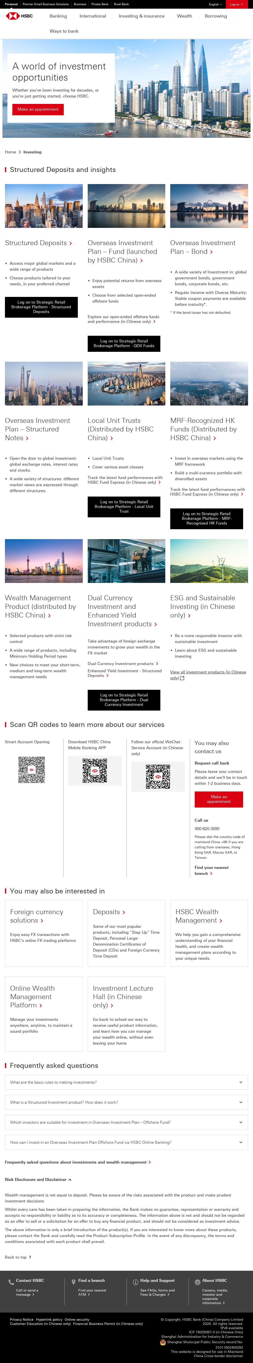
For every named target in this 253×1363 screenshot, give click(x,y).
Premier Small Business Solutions (46, 4)
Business (80, 4)
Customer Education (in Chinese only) (40, 1324)
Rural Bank (121, 4)
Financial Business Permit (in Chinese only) (108, 1324)
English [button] (217, 4)
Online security (77, 1319)
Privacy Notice (22, 1319)
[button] (126, 1082)
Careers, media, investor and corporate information (215, 1296)
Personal (11, 4)
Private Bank (100, 4)
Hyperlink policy (49, 1319)
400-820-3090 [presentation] (207, 828)
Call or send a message (27, 1292)
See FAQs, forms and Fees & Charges (157, 1292)
